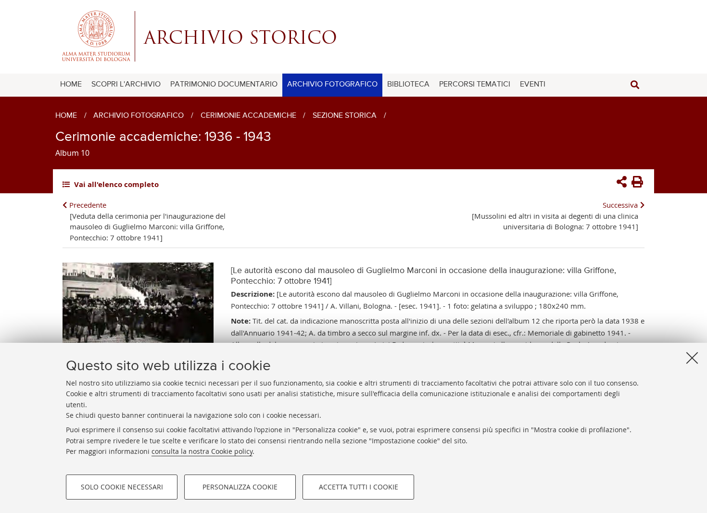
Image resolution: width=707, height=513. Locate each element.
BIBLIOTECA (408, 84)
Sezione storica (345, 116)
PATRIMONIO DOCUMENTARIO (224, 84)
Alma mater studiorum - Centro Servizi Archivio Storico (353, 36)
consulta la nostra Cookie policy (202, 451)
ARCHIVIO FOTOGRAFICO (332, 84)
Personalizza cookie (240, 486)
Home (66, 116)
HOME (71, 84)
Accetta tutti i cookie (358, 486)
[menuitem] (71, 85)
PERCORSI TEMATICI (474, 84)
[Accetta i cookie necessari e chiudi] (692, 357)
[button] (635, 85)
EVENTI (532, 84)
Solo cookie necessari (122, 486)
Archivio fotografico (138, 116)
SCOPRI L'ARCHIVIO (126, 84)
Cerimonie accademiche (248, 116)
